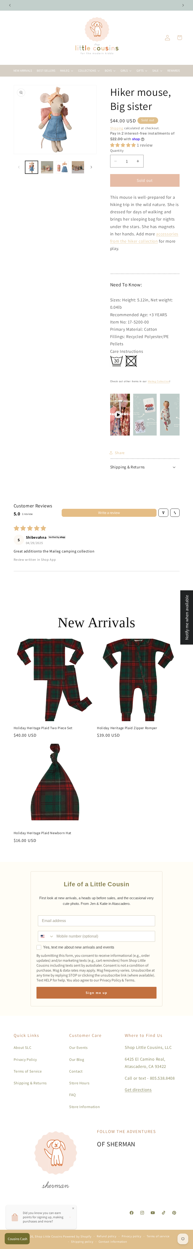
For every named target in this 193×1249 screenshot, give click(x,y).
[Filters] (163, 513)
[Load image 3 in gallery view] (62, 167)
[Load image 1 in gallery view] (31, 167)
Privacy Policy (25, 1059)
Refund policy (106, 1236)
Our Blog (76, 1059)
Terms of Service (28, 1071)
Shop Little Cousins (48, 1236)
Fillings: (118, 336)
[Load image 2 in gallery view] (47, 167)
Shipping (116, 128)
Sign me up (96, 993)
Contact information (113, 1242)
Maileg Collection (159, 381)
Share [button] (120, 452)
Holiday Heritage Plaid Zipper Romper (127, 728)
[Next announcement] (183, 5)
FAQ (72, 1094)
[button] (179, 38)
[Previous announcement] (10, 5)
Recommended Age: (129, 314)
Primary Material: (127, 329)
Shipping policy (82, 1242)
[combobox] (46, 936)
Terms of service (158, 1236)
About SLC (23, 1047)
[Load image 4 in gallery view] (78, 167)
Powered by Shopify (77, 1236)
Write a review (109, 512)
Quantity (117, 150)
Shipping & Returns (30, 1083)
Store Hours (79, 1083)
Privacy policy (131, 1236)
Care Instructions (126, 351)
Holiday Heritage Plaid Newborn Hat (42, 833)
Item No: (119, 322)
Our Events (78, 1047)
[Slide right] (91, 167)
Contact (76, 1071)
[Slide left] (19, 167)
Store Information (84, 1106)
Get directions (138, 1089)
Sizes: (116, 300)
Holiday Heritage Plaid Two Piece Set (43, 728)
